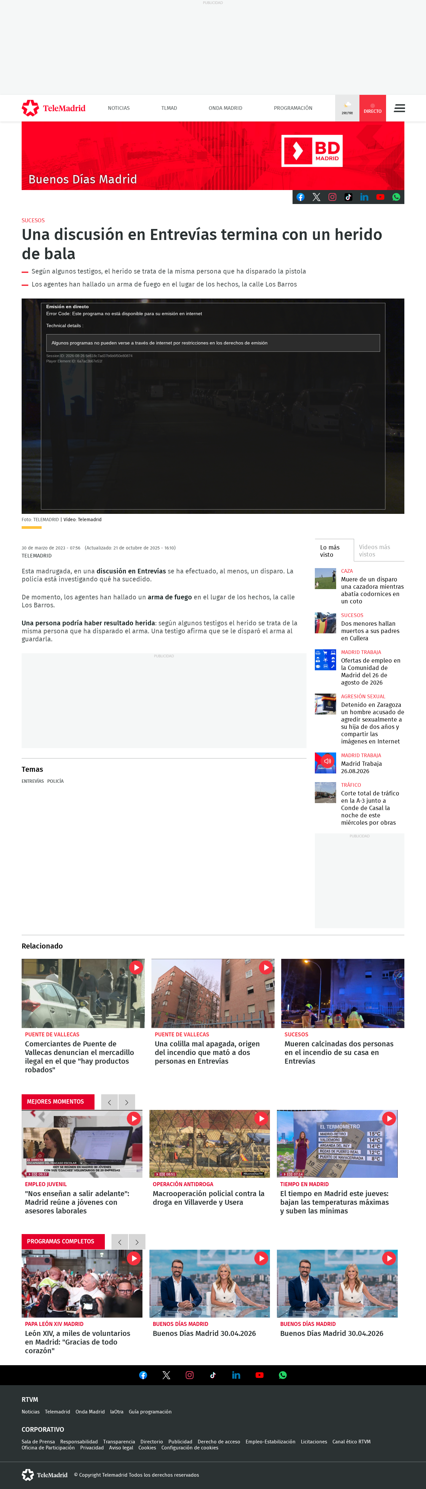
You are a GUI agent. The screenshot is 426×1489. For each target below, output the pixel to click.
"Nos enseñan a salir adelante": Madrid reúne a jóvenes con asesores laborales (82, 1144)
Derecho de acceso (219, 1441)
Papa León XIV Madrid (54, 1324)
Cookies (147, 1447)
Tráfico (351, 785)
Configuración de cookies (189, 1447)
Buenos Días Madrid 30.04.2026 (209, 1284)
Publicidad (180, 1441)
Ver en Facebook (143, 1376)
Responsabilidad (79, 1441)
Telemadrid (57, 1411)
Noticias (119, 108)
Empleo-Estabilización (271, 1441)
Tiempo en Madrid (304, 1184)
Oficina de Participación (48, 1447)
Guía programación (150, 1411)
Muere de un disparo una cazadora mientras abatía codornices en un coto (325, 578)
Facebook (301, 197)
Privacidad (92, 1447)
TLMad (169, 108)
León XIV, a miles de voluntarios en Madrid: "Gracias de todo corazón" (82, 1284)
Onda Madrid (225, 108)
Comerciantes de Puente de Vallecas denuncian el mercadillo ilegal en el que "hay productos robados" (83, 993)
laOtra (116, 1411)
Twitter (316, 197)
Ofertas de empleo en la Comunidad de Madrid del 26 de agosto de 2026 (325, 659)
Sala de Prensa (38, 1441)
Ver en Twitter (166, 1376)
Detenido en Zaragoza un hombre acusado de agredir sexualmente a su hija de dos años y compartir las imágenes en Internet (325, 704)
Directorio (151, 1441)
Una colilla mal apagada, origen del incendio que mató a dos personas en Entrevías (213, 993)
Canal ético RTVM (351, 1441)
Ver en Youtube (259, 1375)
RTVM (30, 1399)
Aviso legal (121, 1447)
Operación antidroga (183, 1184)
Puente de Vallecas (52, 1034)
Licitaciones (314, 1441)
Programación (293, 108)
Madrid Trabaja (361, 652)
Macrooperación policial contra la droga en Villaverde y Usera (209, 1144)
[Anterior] (109, 1102)
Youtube (380, 197)
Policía (55, 781)
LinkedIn (364, 197)
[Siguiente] (126, 1102)
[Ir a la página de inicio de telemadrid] (54, 108)
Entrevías (33, 781)
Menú (399, 108)
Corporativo (43, 1429)
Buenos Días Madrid (180, 1324)
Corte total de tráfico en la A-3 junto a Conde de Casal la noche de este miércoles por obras (325, 792)
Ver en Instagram (189, 1375)
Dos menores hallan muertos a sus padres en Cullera (325, 622)
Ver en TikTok (213, 1376)
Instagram (332, 197)
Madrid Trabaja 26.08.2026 (325, 762)
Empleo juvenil (46, 1184)
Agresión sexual (363, 696)
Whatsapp (396, 197)
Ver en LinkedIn (236, 1375)
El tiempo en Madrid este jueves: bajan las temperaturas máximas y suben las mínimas (337, 1144)
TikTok (348, 197)
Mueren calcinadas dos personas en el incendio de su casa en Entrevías (342, 993)
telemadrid (45, 1475)
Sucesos (33, 220)
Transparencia (119, 1441)
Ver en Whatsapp (283, 1375)
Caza (347, 571)
